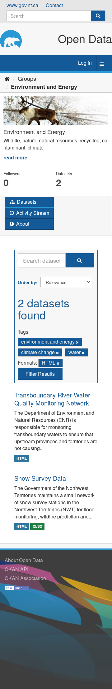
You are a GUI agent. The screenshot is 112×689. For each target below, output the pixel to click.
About (22, 223)
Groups (27, 78)
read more (15, 157)
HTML (21, 458)
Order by (27, 282)
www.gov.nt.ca (22, 5)
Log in (85, 62)
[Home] (7, 78)
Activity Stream (32, 212)
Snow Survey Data (40, 478)
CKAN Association (25, 578)
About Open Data (24, 560)
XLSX (37, 526)
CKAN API (16, 569)
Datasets (26, 201)
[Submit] (98, 16)
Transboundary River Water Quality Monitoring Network (52, 398)
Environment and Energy (44, 87)
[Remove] (77, 342)
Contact (54, 5)
